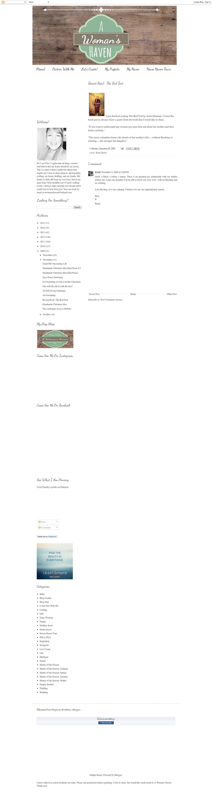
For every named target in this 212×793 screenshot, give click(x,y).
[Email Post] (122, 148)
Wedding (44, 692)
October (47, 314)
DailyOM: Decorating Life (55, 263)
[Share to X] (132, 148)
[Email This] (127, 148)
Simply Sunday (47, 684)
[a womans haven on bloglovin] (47, 537)
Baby (42, 594)
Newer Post (94, 293)
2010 (42, 246)
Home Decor (45, 629)
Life (41, 652)
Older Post (172, 293)
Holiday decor (46, 625)
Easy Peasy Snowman (53, 277)
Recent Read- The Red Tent (55, 299)
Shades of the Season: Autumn (54, 668)
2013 (42, 232)
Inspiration (44, 641)
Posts (43, 521)
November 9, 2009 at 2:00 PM (115, 172)
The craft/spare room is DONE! (57, 308)
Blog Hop (44, 601)
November (48, 259)
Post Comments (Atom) (111, 299)
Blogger (118, 774)
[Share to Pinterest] (138, 148)
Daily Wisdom (46, 617)
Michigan (44, 656)
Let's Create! (89, 69)
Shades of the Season (49, 664)
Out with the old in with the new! (58, 286)
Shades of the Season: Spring (53, 672)
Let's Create (45, 649)
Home (133, 293)
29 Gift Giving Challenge (54, 290)
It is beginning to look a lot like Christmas (61, 281)
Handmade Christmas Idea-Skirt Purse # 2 (62, 268)
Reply (98, 203)
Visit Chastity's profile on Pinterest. (53, 486)
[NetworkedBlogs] (106, 718)
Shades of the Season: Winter (53, 680)
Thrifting (44, 688)
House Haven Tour (48, 633)
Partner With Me (63, 69)
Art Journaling (49, 295)
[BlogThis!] (130, 148)
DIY (42, 613)
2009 (42, 250)
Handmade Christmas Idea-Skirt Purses (60, 272)
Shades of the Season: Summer (54, 676)
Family (43, 621)
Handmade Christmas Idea (55, 304)
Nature (43, 660)
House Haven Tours (159, 69)
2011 (42, 241)
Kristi (98, 172)
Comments (45, 527)
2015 (42, 222)
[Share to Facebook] (135, 148)
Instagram (44, 645)
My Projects (112, 69)
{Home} (40, 69)
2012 (42, 236)
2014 (42, 227)
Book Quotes (101, 152)
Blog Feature (45, 597)
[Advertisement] (132, 270)
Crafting (43, 609)
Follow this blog (106, 723)
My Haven (133, 69)
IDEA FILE (45, 637)
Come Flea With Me (49, 605)
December (48, 254)
